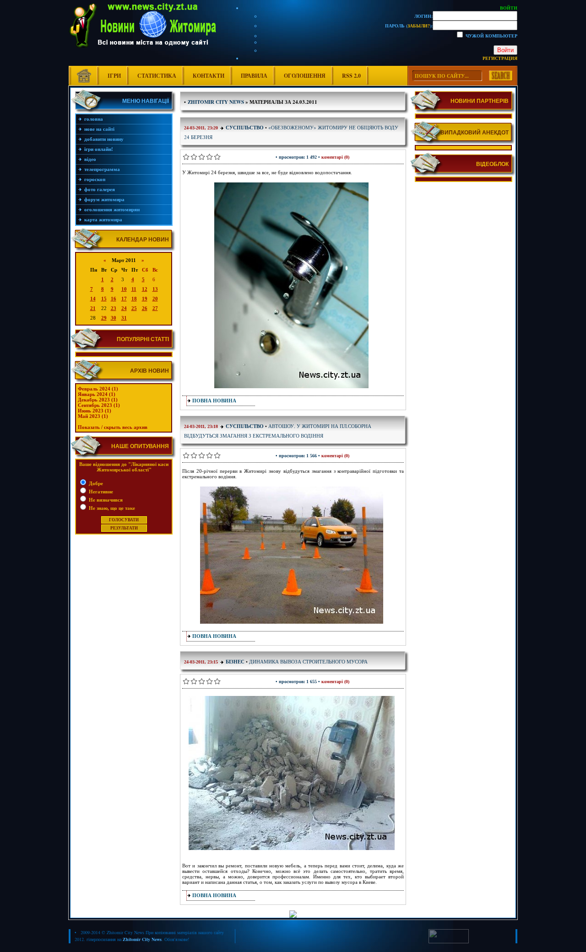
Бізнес (236, 661)
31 (124, 318)
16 (113, 298)
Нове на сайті (99, 129)
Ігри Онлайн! (98, 149)
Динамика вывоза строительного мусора (308, 661)
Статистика (156, 76)
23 (113, 308)
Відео (90, 159)
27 (155, 308)
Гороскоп (94, 179)
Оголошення (305, 76)
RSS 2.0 (351, 76)
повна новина (214, 400)
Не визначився (105, 500)
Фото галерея (99, 189)
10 (124, 289)
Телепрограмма (102, 169)
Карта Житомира (103, 219)
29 (104, 318)
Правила (254, 76)
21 (93, 308)
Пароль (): (409, 25)
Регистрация (500, 58)
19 (144, 298)
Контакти (208, 76)
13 (155, 289)
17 (124, 298)
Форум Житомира (104, 199)
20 (155, 298)
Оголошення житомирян (112, 209)
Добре (95, 483)
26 (144, 308)
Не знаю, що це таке (111, 508)
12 (144, 289)
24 (124, 308)
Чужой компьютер (490, 35)
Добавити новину (104, 139)
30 (113, 318)
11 (133, 289)
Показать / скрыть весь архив (112, 427)
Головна (93, 119)
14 (93, 298)
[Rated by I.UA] (449, 941)
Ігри (114, 76)
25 (134, 308)
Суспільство (245, 127)
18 (134, 298)
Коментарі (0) (335, 157)
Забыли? (418, 25)
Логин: (423, 16)
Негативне (100, 491)
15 (104, 298)
